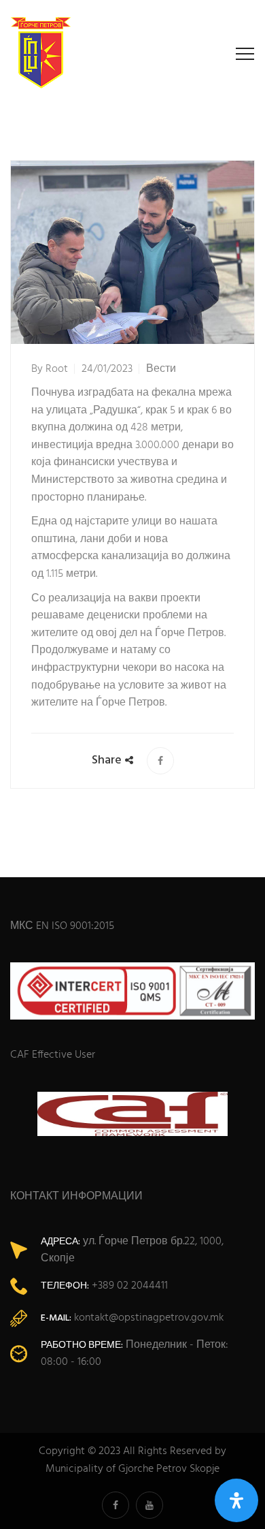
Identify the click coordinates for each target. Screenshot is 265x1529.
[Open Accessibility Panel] (236, 1500)
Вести (161, 369)
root (57, 369)
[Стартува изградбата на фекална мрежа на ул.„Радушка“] (160, 760)
